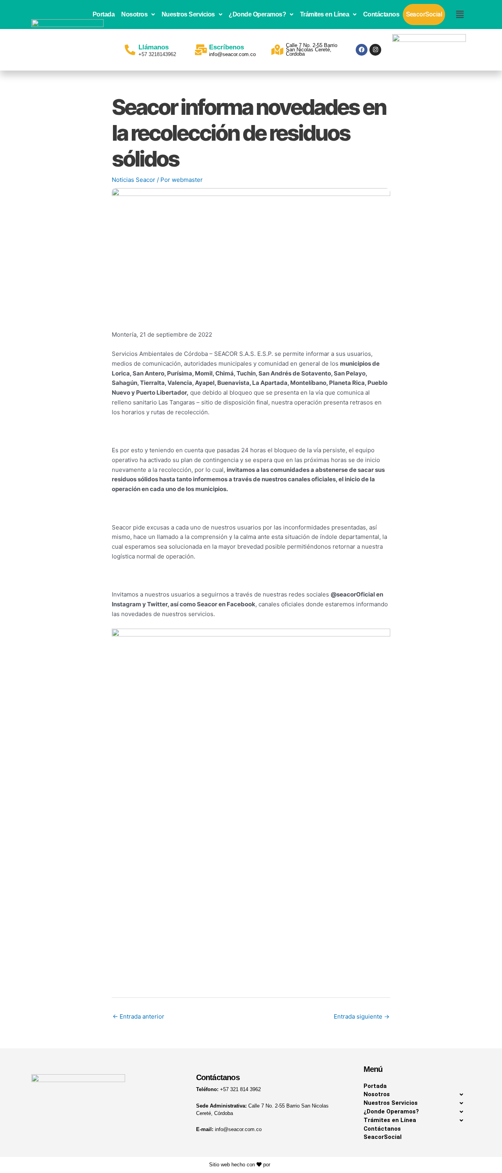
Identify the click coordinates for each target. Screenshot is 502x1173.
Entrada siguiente (361, 1016)
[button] (138, 14)
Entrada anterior (138, 1016)
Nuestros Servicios (188, 14)
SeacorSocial (424, 14)
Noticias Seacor (133, 179)
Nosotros (134, 14)
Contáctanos (381, 14)
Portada (104, 14)
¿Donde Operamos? (257, 14)
